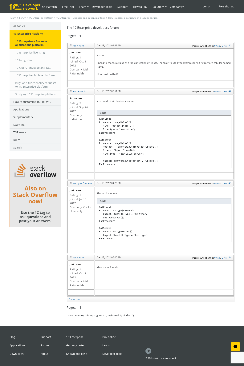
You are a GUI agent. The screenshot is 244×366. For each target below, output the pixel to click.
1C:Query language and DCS (33, 68)
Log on (207, 6)
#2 (230, 91)
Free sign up (226, 6)
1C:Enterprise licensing (30, 52)
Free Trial (68, 7)
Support (122, 7)
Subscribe (74, 299)
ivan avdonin (79, 91)
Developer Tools (102, 7)
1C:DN (13, 17)
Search (17, 147)
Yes (218, 45)
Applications (21, 109)
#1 (230, 45)
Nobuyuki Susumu (82, 183)
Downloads (17, 354)
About (44, 354)
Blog (12, 337)
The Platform (48, 7)
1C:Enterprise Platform (41, 17)
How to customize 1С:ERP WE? (32, 102)
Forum (22, 17)
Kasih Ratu (78, 45)
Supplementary (23, 117)
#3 (230, 183)
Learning (19, 124)
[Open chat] (235, 346)
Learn (106, 345)
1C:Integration (24, 60)
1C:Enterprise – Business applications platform (80, 17)
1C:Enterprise (74, 337)
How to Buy (140, 7)
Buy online (109, 337)
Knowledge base (76, 354)
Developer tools (112, 354)
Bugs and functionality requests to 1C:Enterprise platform (35, 84)
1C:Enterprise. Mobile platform (35, 75)
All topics (19, 26)
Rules (16, 140)
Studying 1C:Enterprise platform (35, 94)
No (225, 45)
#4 (230, 257)
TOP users (19, 132)
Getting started (75, 345)
